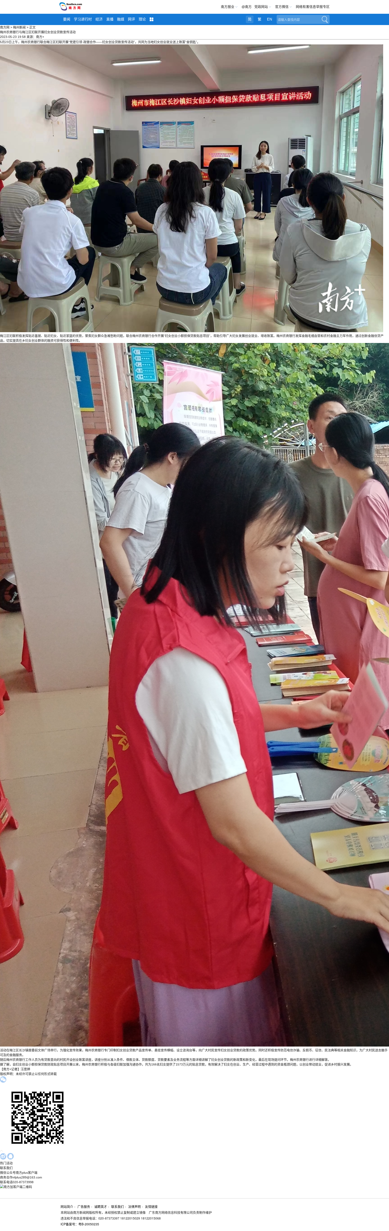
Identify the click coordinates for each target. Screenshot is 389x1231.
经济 (99, 19)
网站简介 (67, 1206)
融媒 (120, 19)
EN (269, 19)
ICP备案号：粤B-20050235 (80, 1224)
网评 (131, 19)
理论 (142, 19)
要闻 (66, 19)
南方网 (4, 27)
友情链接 (151, 1206)
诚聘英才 (100, 1206)
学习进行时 (83, 19)
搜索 (324, 19)
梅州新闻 (19, 27)
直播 (109, 19)
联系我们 (117, 1206)
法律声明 (134, 1206)
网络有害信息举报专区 (313, 7)
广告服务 (83, 1206)
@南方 (247, 7)
